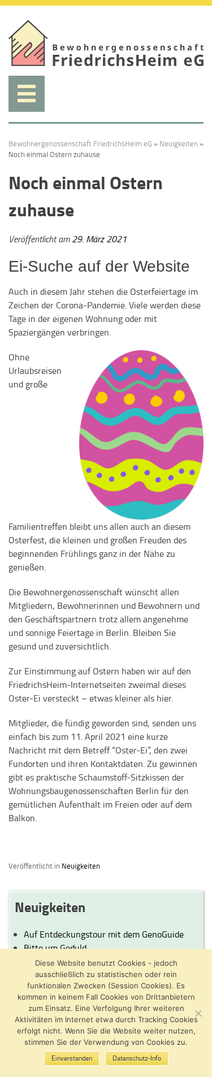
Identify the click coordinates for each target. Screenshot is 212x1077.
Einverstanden (71, 1058)
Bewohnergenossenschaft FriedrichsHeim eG (80, 143)
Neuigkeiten (178, 143)
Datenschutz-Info (137, 1058)
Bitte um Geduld (55, 947)
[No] (198, 1013)
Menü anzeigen (26, 94)
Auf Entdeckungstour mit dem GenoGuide (104, 934)
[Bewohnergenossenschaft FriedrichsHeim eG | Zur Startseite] (106, 62)
